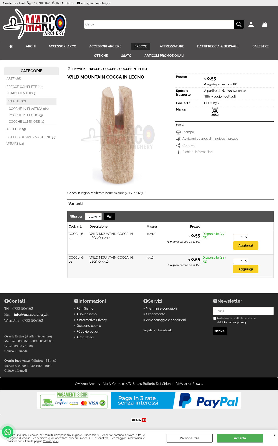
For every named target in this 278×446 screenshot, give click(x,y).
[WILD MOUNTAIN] (215, 115)
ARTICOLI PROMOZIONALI (164, 56)
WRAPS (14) (15, 144)
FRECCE (140, 46)
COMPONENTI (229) (21, 93)
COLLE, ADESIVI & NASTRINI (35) (31, 137)
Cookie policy (51, 441)
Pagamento (156, 314)
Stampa (188, 132)
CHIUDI (274, 435)
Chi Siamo (85, 308)
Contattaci (86, 337)
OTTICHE (101, 56)
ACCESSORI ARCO (62, 46)
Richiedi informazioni (197, 152)
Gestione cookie (89, 326)
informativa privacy (234, 322)
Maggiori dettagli (223, 97)
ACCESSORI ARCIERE (105, 46)
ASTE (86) (14, 79)
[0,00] (268, 24)
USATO (126, 56)
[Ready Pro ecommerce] (139, 420)
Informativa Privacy (92, 320)
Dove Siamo (87, 314)
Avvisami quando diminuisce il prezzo (210, 139)
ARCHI (31, 46)
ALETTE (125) (16, 129)
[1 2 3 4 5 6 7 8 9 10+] (240, 237)
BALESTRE (260, 46)
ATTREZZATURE (172, 46)
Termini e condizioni (162, 308)
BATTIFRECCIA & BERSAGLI (218, 46)
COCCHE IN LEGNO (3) (26, 115)
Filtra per (76, 216)
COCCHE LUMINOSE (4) (26, 122)
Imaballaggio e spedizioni (167, 320)
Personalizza (189, 438)
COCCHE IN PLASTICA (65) (29, 109)
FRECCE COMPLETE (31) (25, 87)
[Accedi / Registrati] (254, 24)
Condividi (189, 145)
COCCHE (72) (16, 101)
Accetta (240, 438)
